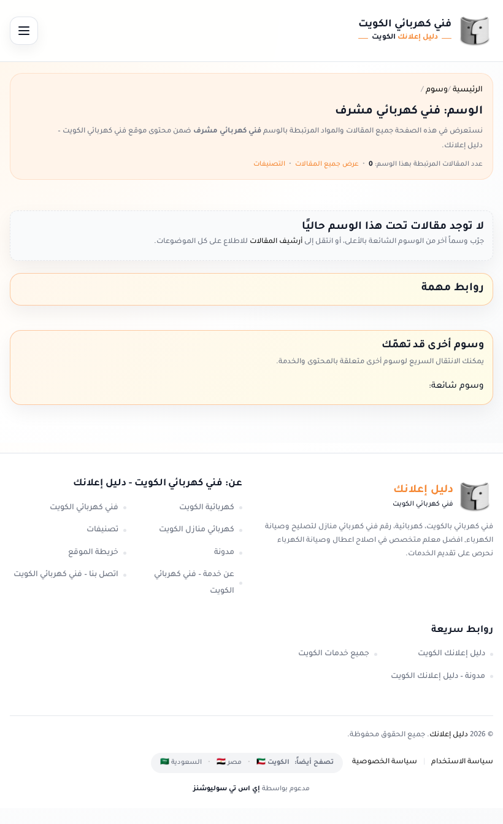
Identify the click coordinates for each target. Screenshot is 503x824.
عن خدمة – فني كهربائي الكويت (194, 583)
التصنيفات (269, 164)
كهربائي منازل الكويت (196, 530)
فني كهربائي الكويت (84, 508)
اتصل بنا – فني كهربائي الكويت (65, 575)
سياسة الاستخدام (462, 762)
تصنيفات (102, 530)
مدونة (224, 553)
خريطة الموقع (93, 553)
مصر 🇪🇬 (229, 762)
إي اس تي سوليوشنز (226, 789)
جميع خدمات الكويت (333, 654)
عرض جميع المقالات (327, 164)
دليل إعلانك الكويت (451, 654)
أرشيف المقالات (275, 242)
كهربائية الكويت (206, 508)
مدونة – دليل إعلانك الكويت (438, 676)
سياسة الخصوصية (384, 762)
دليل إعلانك (448, 735)
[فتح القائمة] (24, 31)
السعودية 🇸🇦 (181, 762)
